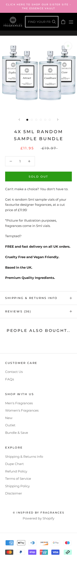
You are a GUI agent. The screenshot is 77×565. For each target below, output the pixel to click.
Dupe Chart (14, 464)
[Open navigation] (71, 22)
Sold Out (38, 176)
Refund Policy (16, 471)
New (8, 418)
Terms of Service (18, 479)
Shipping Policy (17, 486)
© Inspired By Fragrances (38, 512)
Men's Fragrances (19, 403)
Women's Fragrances (21, 410)
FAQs (9, 379)
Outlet (10, 425)
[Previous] (19, 120)
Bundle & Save (16, 433)
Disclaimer (13, 493)
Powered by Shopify (38, 518)
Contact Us (14, 372)
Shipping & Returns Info (31, 298)
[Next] (57, 120)
